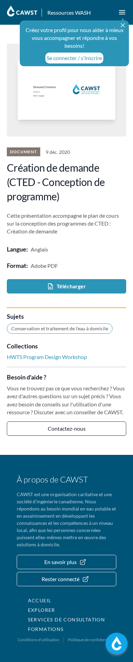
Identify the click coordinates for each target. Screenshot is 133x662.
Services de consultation (66, 619)
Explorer (41, 610)
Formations (46, 629)
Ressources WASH (69, 12)
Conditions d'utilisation (38, 639)
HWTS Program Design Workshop (47, 357)
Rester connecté (60, 579)
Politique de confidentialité (92, 639)
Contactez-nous (67, 428)
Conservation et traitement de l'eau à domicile (59, 328)
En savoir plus (60, 562)
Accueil (39, 600)
